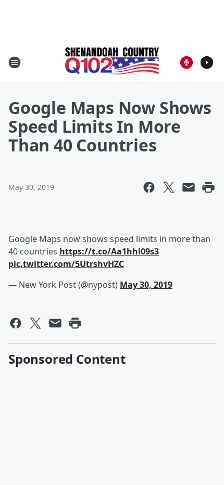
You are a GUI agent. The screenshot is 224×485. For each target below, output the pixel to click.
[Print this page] (208, 187)
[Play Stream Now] (207, 62)
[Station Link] (112, 61)
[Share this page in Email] (188, 187)
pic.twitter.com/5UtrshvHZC (66, 264)
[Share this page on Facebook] (149, 187)
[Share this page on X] (168, 187)
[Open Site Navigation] (14, 62)
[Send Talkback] (186, 62)
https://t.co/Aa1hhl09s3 (109, 251)
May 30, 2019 (146, 284)
